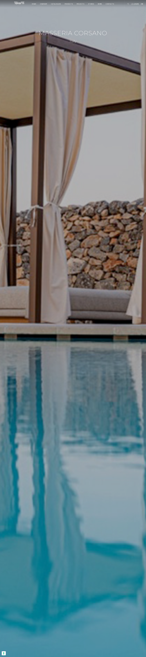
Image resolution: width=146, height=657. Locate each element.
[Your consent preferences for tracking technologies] (4, 653)
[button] (142, 4)
